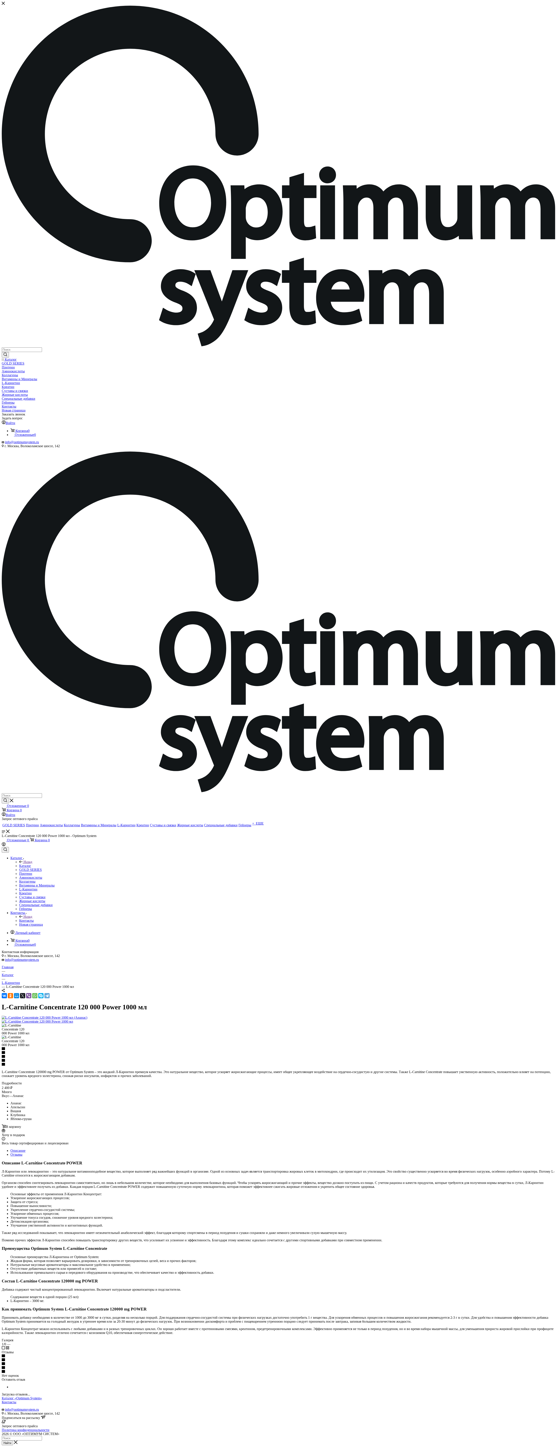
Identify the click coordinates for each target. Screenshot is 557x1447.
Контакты (26, 920)
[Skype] (41, 995)
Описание (17, 1150)
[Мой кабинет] (4, 845)
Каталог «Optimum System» (22, 1398)
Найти (7, 1443)
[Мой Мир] (16, 995)
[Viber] (28, 995)
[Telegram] (47, 995)
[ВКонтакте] (4, 995)
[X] (22, 995)
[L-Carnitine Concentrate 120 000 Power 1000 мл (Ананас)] (44, 1017)
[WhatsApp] (34, 995)
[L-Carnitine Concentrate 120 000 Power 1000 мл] (37, 1021)
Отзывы (16, 1154)
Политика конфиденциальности (25, 1430)
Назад (27, 862)
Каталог (25, 866)
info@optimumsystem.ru (22, 442)
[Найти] (5, 355)
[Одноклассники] (10, 995)
